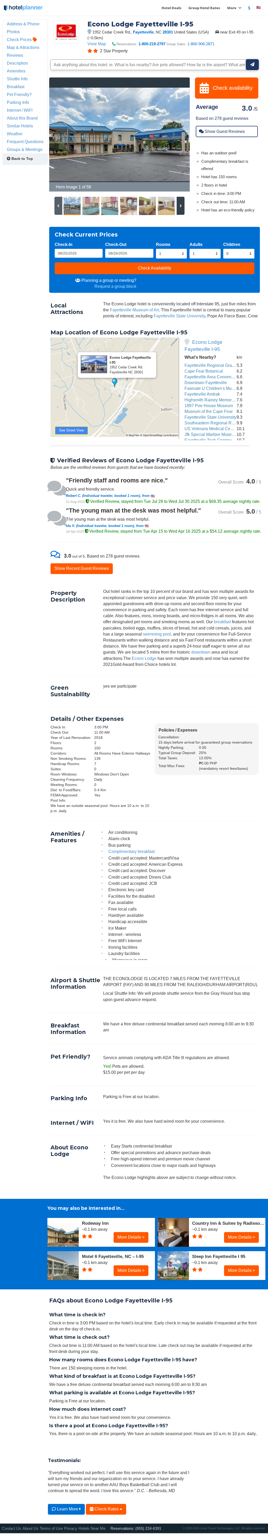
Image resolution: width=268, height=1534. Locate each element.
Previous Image (65, 134)
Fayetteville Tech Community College (219, 440)
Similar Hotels (20, 125)
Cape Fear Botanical (204, 371)
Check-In (63, 244)
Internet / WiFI (19, 110)
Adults (196, 244)
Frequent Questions (25, 141)
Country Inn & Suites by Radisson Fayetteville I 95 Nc (228, 1223)
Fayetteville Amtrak (202, 394)
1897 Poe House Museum (209, 405)
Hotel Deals (171, 7)
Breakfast (15, 86)
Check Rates (106, 1509)
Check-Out (115, 244)
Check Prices (20, 39)
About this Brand (22, 118)
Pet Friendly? (19, 94)
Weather (15, 133)
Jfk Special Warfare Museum (211, 434)
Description (17, 63)
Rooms (163, 244)
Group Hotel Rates (204, 7)
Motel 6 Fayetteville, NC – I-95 (113, 1256)
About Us (30, 1528)
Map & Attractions (23, 47)
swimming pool (157, 634)
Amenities (16, 71)
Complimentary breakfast (131, 851)
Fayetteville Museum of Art (134, 309)
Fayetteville (143, 32)
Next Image (173, 134)
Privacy (70, 1528)
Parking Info (18, 102)
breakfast (222, 621)
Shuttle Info (17, 78)
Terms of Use (51, 1528)
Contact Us (11, 1528)
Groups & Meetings (24, 149)
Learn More (67, 1509)
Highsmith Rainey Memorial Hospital (219, 399)
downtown (200, 652)
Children (231, 244)
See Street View (71, 430)
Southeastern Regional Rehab (213, 422)
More (232, 7)
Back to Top (21, 158)
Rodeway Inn (95, 1223)
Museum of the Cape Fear (209, 411)
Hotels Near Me (92, 1528)
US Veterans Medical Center (211, 428)
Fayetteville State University (179, 315)
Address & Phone (23, 23)
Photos (13, 31)
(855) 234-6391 (148, 1528)
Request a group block (115, 286)
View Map (96, 43)
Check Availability (154, 268)
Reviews (15, 55)
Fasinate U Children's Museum (213, 388)
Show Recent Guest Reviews (81, 568)
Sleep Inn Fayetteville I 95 (218, 1256)
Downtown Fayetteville (206, 382)
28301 (168, 32)
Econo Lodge (144, 658)
